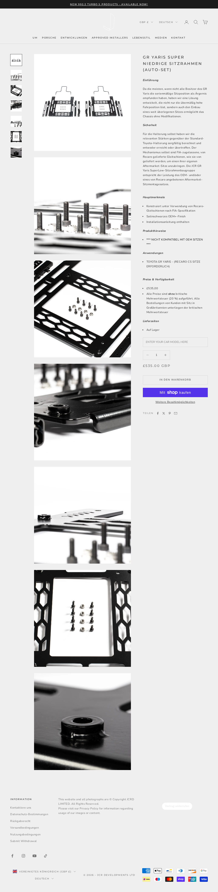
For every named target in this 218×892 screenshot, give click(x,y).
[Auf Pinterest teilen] (169, 413)
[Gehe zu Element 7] (16, 152)
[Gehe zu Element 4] (16, 106)
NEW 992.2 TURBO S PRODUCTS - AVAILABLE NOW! (109, 4)
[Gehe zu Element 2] (16, 75)
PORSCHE (49, 37)
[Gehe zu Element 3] (16, 91)
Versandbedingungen (24, 828)
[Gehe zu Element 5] (16, 121)
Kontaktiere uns (20, 808)
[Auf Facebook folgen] (12, 856)
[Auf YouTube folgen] (34, 856)
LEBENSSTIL (141, 37)
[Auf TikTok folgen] (45, 856)
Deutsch (166, 22)
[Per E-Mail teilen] (175, 413)
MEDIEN (161, 37)
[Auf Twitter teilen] (163, 413)
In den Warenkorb (175, 379)
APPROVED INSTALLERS (110, 37)
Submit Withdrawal (23, 841)
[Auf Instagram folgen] (23, 856)
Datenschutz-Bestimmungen (29, 814)
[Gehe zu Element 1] (16, 60)
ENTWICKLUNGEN (74, 37)
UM (35, 37)
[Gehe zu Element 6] (16, 137)
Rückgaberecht (20, 821)
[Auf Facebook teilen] (157, 413)
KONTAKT (178, 37)
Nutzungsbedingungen (25, 834)
